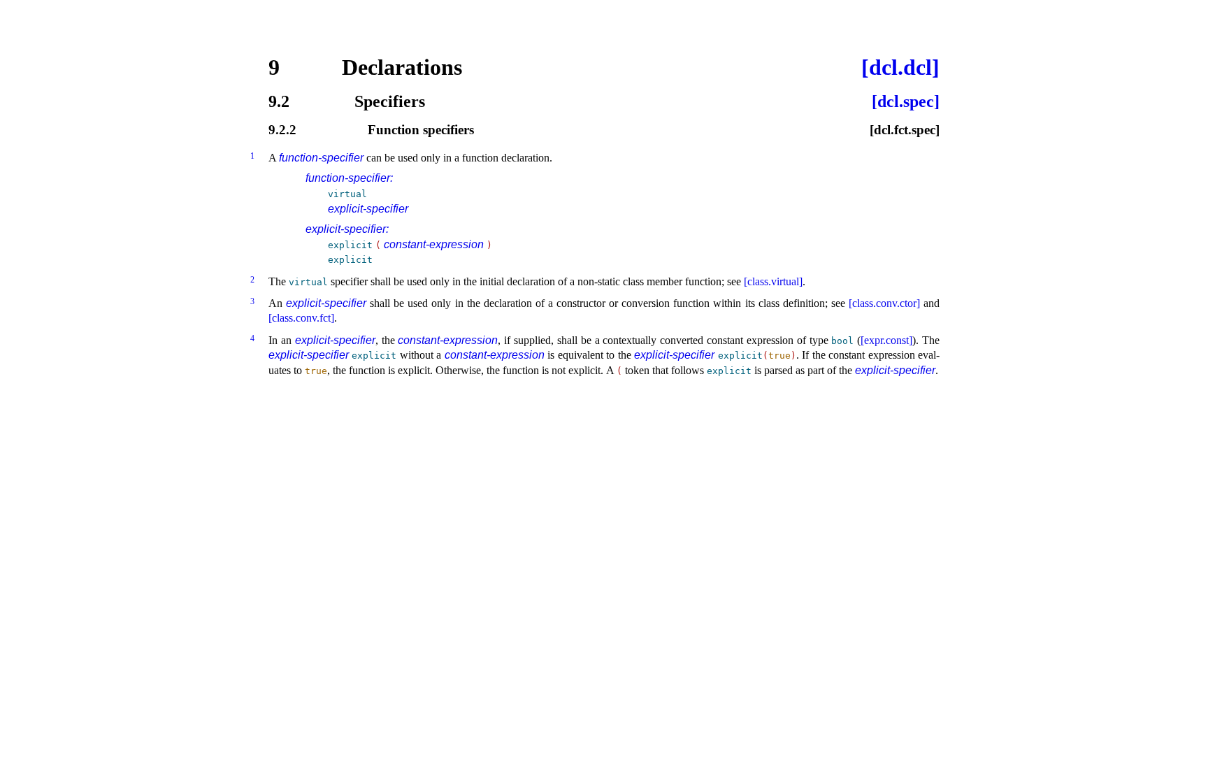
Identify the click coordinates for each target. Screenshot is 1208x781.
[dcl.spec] (906, 101)
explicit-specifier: (347, 229)
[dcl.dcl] (900, 67)
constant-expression (434, 244)
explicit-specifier (368, 209)
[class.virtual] (773, 281)
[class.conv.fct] (301, 318)
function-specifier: (349, 178)
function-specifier (321, 158)
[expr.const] (886, 340)
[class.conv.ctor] (884, 303)
